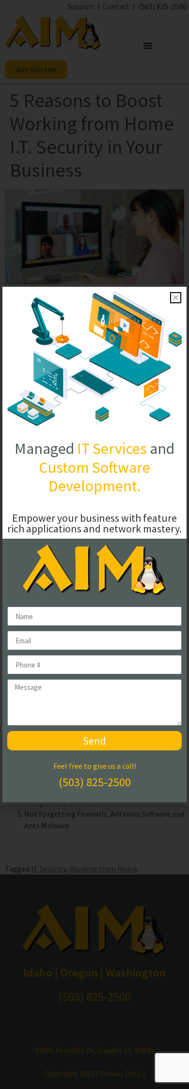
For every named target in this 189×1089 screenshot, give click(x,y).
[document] (94, 544)
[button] (175, 297)
